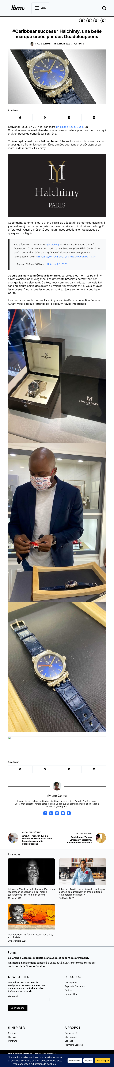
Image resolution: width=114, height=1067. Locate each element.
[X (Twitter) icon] (57, 813)
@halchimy (53, 244)
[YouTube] (103, 20)
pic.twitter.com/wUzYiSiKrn (80, 256)
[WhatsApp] (20, 117)
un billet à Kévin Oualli (69, 126)
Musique (12, 1033)
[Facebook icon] (45, 813)
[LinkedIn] (93, 117)
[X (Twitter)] (82, 20)
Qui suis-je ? (71, 1033)
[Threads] (96, 20)
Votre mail (13, 996)
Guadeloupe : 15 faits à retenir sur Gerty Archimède (30, 936)
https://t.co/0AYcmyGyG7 (50, 256)
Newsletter (71, 994)
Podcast (69, 990)
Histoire (12, 1037)
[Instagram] (89, 20)
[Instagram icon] (63, 813)
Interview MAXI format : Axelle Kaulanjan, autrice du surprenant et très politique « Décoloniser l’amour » (82, 892)
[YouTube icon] (69, 813)
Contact (69, 1040)
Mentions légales (74, 1044)
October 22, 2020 (57, 264)
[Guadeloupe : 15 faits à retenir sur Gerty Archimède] (31, 917)
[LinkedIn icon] (51, 813)
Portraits (79, 44)
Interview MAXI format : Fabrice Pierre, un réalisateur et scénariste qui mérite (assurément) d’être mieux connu (31, 892)
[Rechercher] (104, 8)
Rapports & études (75, 986)
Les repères (71, 982)
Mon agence (71, 1037)
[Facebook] (45, 117)
